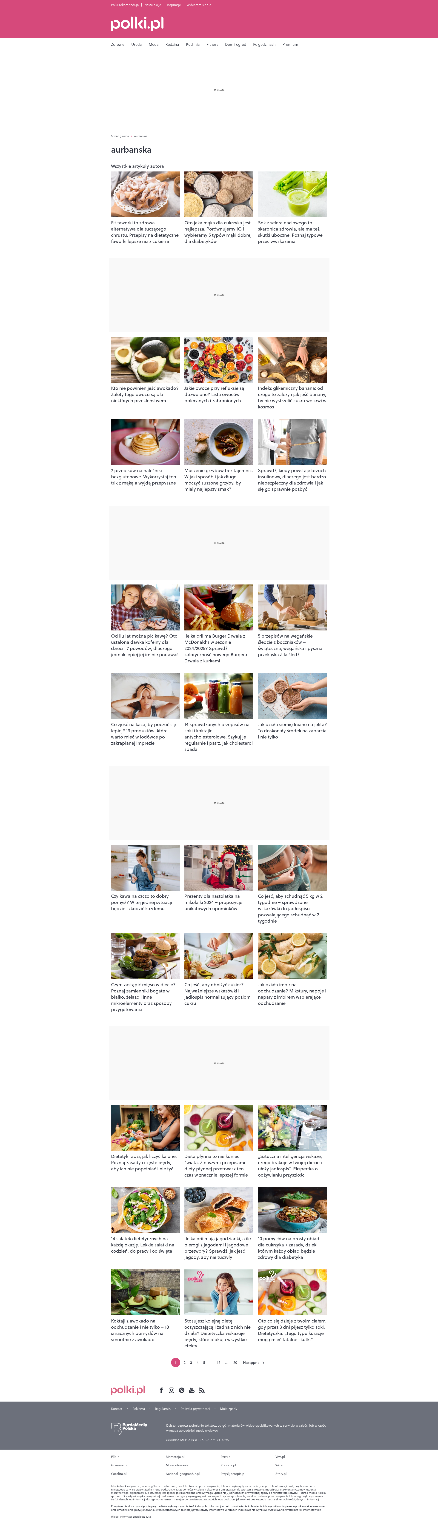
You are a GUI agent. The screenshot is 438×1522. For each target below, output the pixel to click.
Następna (251, 1362)
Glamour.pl (119, 1465)
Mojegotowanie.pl (179, 1465)
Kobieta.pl (228, 1465)
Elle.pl (115, 1456)
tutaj (149, 1516)
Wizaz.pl (281, 1465)
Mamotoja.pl (175, 1456)
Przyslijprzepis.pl (233, 1473)
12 (218, 1362)
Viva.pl (280, 1456)
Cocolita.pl (119, 1473)
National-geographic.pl (183, 1473)
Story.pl (281, 1473)
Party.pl (226, 1456)
